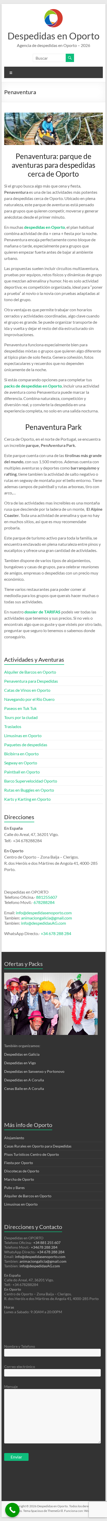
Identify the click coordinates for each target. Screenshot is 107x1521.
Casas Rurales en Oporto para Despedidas (37, 1146)
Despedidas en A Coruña (24, 1080)
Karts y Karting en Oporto (27, 799)
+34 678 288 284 (56, 933)
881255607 (46, 897)
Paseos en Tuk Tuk (20, 708)
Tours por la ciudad (21, 717)
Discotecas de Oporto (21, 1171)
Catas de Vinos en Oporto (27, 690)
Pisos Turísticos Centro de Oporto (31, 1154)
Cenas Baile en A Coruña (24, 1088)
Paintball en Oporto (22, 771)
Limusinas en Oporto (23, 735)
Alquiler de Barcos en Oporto (30, 671)
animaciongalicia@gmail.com (46, 917)
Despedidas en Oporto (53, 36)
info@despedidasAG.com (43, 923)
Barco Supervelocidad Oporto (30, 780)
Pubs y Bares (14, 1187)
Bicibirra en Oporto (21, 753)
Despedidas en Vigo (20, 1063)
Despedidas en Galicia (21, 1054)
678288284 (44, 902)
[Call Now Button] (12, 1510)
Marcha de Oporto (19, 1179)
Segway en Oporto (20, 762)
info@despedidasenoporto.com (43, 912)
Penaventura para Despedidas (31, 681)
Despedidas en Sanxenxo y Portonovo (34, 1071)
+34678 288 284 (44, 1247)
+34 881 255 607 (47, 1242)
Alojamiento (14, 1138)
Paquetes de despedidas (25, 744)
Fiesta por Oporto (18, 1162)
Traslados (12, 726)
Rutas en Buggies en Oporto (29, 789)
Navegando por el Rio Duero (29, 699)
